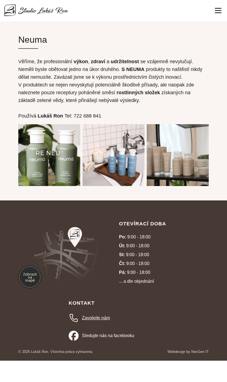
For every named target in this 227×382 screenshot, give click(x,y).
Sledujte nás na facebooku (108, 335)
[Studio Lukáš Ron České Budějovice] (36, 10)
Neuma (32, 40)
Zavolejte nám (96, 317)
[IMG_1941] (49, 184)
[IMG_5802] (178, 184)
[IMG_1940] (113, 184)
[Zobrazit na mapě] (75, 237)
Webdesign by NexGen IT (188, 352)
